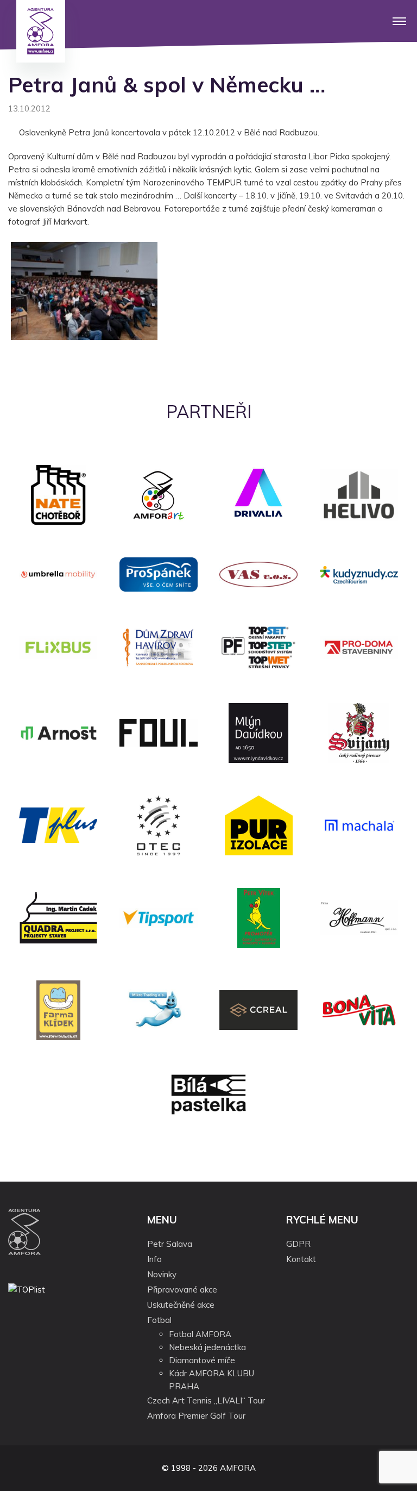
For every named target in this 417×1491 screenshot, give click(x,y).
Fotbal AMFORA (200, 1334)
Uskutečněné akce (180, 1305)
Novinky (161, 1274)
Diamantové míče (202, 1360)
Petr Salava (169, 1244)
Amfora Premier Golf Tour (196, 1416)
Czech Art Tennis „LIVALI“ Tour (206, 1400)
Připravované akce (182, 1289)
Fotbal (159, 1320)
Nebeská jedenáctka (207, 1347)
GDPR (298, 1244)
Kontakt (301, 1259)
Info (154, 1259)
